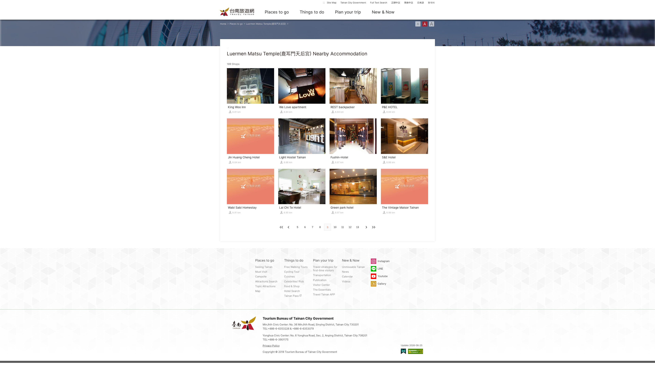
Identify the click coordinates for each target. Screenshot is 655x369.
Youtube (383, 276)
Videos (346, 281)
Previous (366, 227)
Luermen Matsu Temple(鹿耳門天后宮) (266, 23)
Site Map (331, 2)
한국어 (431, 2)
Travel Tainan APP (324, 294)
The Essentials (322, 289)
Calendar (347, 276)
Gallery (382, 283)
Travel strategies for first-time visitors (325, 268)
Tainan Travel (237, 12)
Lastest (373, 227)
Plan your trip (348, 12)
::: (324, 2)
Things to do (312, 12)
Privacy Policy (271, 345)
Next (289, 227)
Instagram (384, 261)
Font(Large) (431, 23)
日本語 (420, 2)
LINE (380, 268)
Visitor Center (321, 284)
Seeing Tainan (263, 267)
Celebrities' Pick (294, 281)
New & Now (383, 12)
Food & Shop (292, 286)
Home (223, 23)
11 (342, 227)
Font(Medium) (424, 23)
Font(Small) (417, 23)
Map (257, 291)
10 (335, 227)
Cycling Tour (292, 271)
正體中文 (395, 2)
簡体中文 (408, 2)
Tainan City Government (353, 2)
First (281, 227)
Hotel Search (292, 291)
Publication (319, 280)
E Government (403, 351)
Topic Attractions (265, 286)
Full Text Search (378, 2)
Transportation (322, 275)
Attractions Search (266, 281)
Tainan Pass (291, 295)
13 (357, 227)
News (345, 271)
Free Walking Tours (296, 267)
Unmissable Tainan (353, 267)
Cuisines (289, 276)
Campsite (261, 276)
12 (350, 227)
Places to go (277, 12)
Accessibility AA (415, 351)
